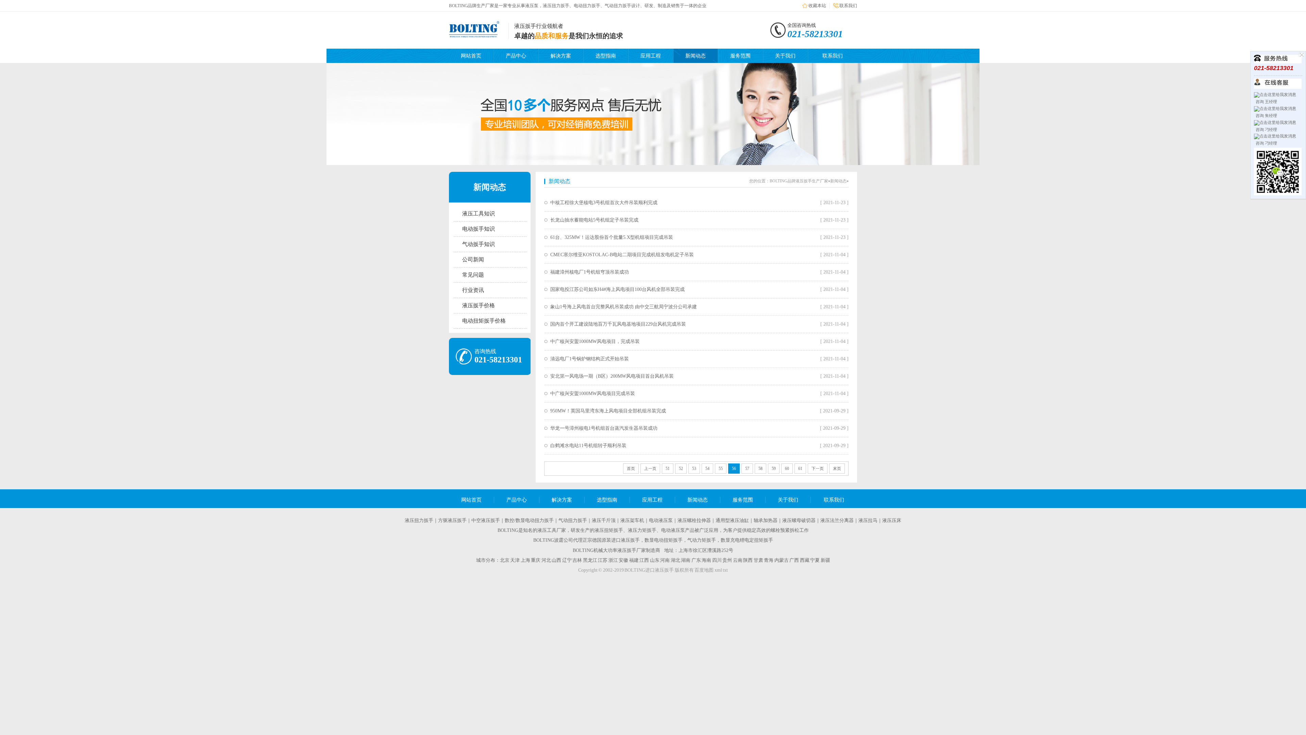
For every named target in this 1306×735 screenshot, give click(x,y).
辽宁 (567, 560)
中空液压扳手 (485, 520)
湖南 (685, 560)
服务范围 (740, 56)
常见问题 (473, 275)
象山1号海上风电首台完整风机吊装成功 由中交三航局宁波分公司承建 (623, 306)
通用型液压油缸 (732, 520)
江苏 (602, 560)
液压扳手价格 (478, 305)
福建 (634, 560)
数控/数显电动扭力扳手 (529, 520)
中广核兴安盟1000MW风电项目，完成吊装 (595, 341)
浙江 (613, 560)
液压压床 (891, 520)
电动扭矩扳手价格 (484, 321)
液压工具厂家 (551, 530)
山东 (654, 560)
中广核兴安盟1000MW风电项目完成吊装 (592, 393)
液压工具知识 (478, 213)
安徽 (623, 560)
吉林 (577, 560)
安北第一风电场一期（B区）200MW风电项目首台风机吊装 (612, 376)
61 (800, 468)
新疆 (825, 560)
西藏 (804, 560)
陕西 (748, 560)
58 (760, 468)
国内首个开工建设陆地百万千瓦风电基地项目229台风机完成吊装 (618, 324)
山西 (556, 560)
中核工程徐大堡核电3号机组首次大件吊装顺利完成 (603, 202)
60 (787, 468)
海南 (706, 560)
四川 (717, 560)
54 (707, 468)
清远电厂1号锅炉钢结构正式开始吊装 (589, 358)
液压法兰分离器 (837, 520)
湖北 (675, 560)
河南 (665, 560)
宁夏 (815, 560)
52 (681, 468)
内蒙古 (781, 560)
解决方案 (561, 56)
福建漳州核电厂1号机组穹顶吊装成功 (589, 272)
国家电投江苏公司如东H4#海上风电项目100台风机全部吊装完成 (617, 289)
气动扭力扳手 (572, 520)
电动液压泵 (661, 520)
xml (718, 570)
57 (747, 468)
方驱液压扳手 (452, 520)
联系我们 (848, 5)
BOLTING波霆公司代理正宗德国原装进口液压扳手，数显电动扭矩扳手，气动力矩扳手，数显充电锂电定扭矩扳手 (653, 540)
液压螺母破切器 (799, 520)
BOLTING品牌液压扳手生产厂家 (799, 181)
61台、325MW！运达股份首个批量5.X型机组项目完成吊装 (611, 237)
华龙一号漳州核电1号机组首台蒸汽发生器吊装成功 (603, 428)
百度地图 (704, 570)
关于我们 (785, 56)
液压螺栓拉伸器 (694, 520)
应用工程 (650, 56)
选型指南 (606, 56)
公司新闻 (473, 259)
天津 (515, 560)
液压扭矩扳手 (609, 530)
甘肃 (758, 560)
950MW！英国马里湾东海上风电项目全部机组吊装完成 (608, 410)
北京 (504, 560)
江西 (644, 560)
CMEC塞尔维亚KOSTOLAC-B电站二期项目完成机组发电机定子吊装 (622, 254)
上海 (525, 560)
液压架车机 (632, 520)
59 (774, 468)
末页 (837, 468)
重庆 (535, 560)
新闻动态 (695, 56)
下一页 (817, 468)
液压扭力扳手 (419, 520)
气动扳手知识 (478, 244)
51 (668, 468)
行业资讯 (473, 290)
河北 (546, 560)
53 (694, 468)
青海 (768, 560)
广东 (696, 560)
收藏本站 (817, 5)
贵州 (727, 560)
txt (725, 570)
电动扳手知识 (478, 229)
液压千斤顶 (604, 520)
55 (721, 468)
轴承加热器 (765, 520)
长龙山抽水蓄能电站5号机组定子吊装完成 (594, 220)
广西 (794, 560)
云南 (737, 560)
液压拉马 (867, 520)
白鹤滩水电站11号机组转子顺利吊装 (588, 445)
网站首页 (471, 56)
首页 (631, 468)
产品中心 (516, 56)
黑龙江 (590, 560)
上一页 (650, 468)
